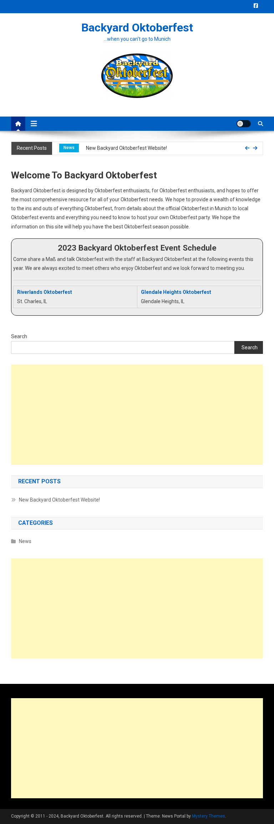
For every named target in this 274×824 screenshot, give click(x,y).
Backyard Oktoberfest (137, 27)
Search (19, 336)
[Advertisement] (137, 415)
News (69, 147)
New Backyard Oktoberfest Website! (126, 148)
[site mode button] (244, 123)
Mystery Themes (208, 816)
